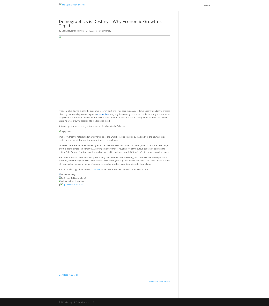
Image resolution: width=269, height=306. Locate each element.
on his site (95, 169)
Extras (207, 6)
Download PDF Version (159, 281)
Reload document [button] (75, 181)
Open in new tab (75, 184)
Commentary (105, 30)
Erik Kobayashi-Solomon (73, 30)
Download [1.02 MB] (68, 274)
